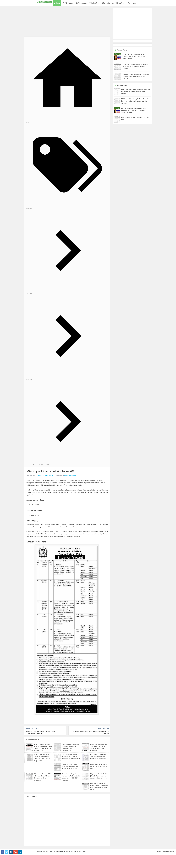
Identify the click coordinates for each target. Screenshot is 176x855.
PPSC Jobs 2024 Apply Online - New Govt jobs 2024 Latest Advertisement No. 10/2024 (136, 66)
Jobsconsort (82, 851)
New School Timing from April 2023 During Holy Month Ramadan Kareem (98, 757)
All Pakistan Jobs (118, 3)
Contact (172, 851)
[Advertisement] (67, 22)
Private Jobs (68, 3)
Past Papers (132, 3)
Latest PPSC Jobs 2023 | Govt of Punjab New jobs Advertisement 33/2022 (70, 766)
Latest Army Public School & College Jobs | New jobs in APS (99, 766)
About (159, 851)
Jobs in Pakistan (48, 475)
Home (57, 3)
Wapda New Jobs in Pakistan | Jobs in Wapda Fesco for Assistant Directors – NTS (99, 776)
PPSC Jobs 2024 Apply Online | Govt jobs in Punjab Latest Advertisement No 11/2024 (136, 76)
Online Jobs (95, 3)
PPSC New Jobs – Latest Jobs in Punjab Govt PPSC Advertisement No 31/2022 (71, 757)
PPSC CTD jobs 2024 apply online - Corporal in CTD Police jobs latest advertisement (134, 56)
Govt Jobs (38, 475)
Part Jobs (106, 3)
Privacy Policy (165, 851)
